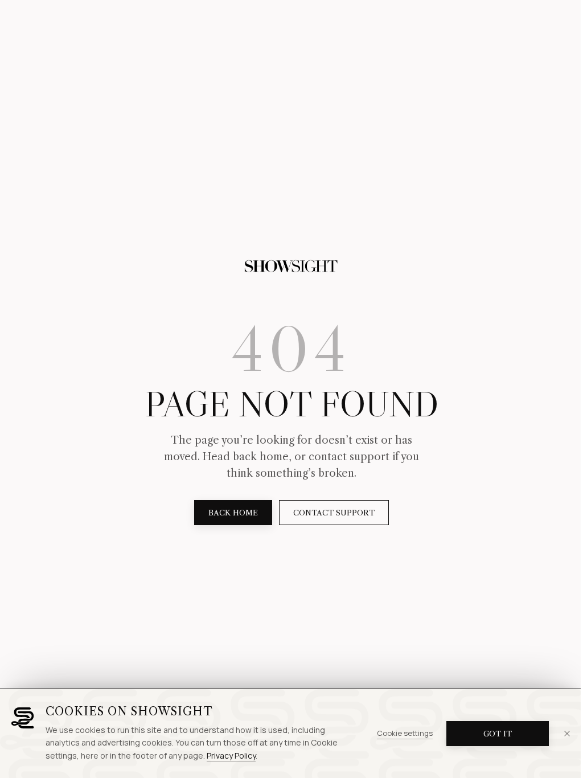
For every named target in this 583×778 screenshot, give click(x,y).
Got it (497, 733)
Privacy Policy (231, 755)
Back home (233, 512)
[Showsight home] (291, 266)
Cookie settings (405, 733)
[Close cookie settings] (567, 733)
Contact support (334, 512)
